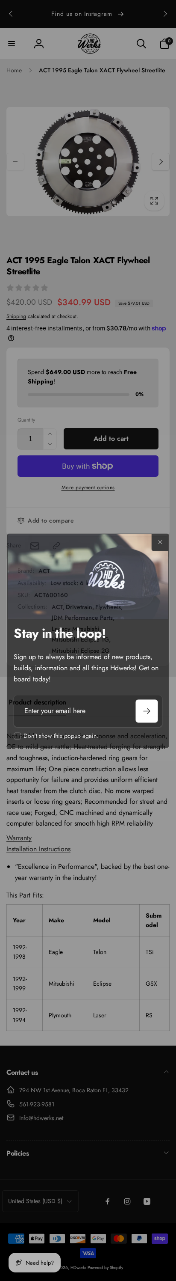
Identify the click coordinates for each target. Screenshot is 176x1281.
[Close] (160, 542)
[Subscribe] (147, 711)
